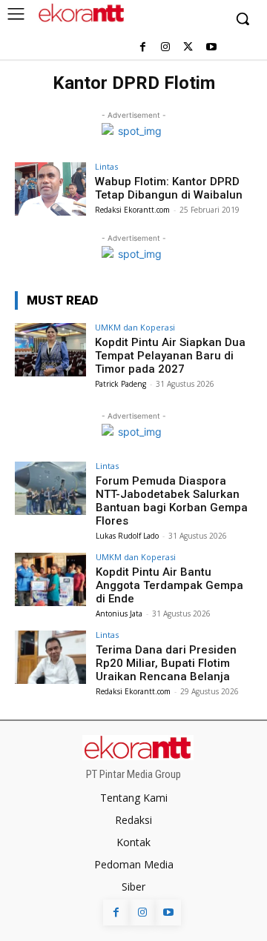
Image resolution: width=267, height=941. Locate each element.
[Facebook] (142, 47)
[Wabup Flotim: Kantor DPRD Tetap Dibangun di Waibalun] (50, 189)
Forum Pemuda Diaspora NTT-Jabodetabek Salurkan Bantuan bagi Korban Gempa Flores (172, 501)
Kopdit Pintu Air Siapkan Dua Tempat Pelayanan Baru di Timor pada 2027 (170, 356)
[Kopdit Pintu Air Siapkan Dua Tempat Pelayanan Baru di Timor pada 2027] (50, 349)
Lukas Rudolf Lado (127, 536)
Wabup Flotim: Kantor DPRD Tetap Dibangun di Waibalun (169, 188)
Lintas (106, 166)
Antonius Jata (119, 613)
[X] (188, 47)
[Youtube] (211, 47)
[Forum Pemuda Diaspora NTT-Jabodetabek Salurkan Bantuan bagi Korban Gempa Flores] (50, 488)
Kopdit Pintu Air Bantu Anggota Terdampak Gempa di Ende (169, 585)
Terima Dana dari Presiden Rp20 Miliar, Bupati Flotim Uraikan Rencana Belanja (166, 663)
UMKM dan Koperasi (135, 327)
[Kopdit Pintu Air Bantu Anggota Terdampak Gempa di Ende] (50, 579)
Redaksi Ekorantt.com (132, 210)
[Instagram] (165, 47)
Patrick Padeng (120, 384)
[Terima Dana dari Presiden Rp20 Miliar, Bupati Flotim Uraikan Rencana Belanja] (50, 657)
